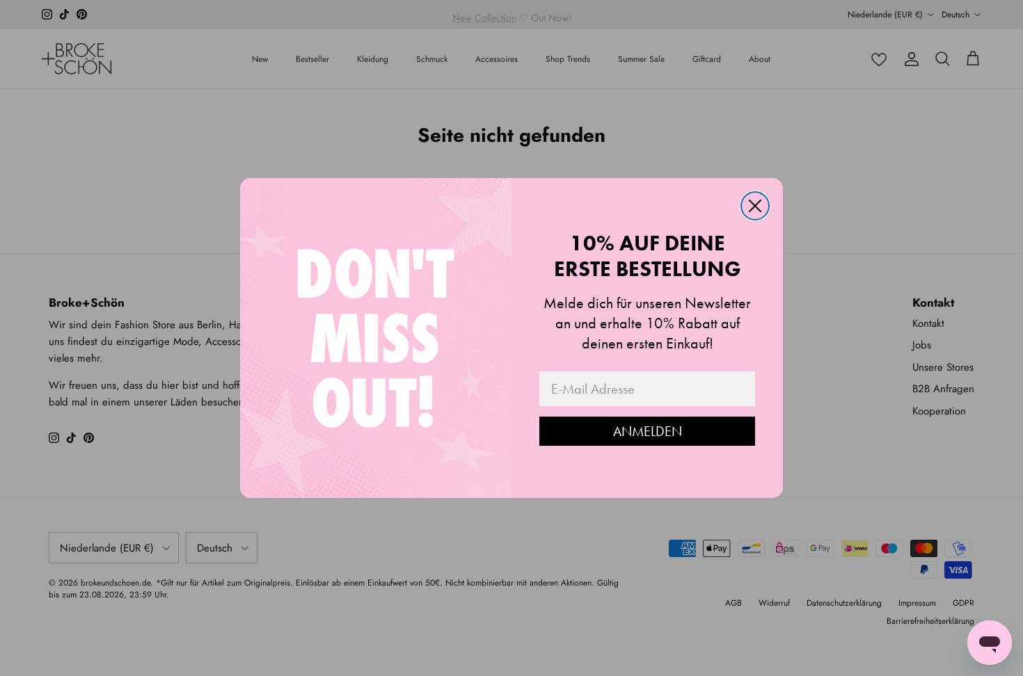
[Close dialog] (755, 206)
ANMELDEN (647, 431)
